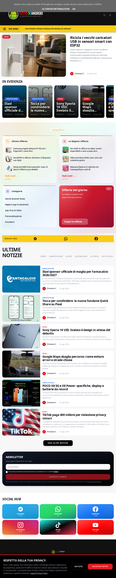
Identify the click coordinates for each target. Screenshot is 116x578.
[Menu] (110, 15)
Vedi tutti (12, 175)
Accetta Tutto (100, 566)
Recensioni (81, 256)
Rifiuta (79, 566)
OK (73, 9)
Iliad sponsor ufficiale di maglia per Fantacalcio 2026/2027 (48, 29)
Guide (69, 256)
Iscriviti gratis (58, 477)
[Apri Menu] (4, 29)
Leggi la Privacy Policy (39, 573)
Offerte (94, 256)
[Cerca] (104, 15)
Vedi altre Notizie (58, 443)
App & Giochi (109, 256)
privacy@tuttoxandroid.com (94, 481)
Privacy (55, 472)
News (43, 256)
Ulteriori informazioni (55, 9)
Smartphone (56, 256)
